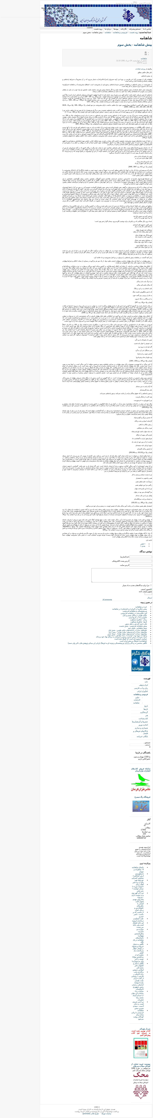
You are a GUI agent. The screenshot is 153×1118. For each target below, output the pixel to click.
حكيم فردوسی (137, 699)
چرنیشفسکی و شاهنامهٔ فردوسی (135, 611)
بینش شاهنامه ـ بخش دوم (137, 628)
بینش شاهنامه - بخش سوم (135, 44)
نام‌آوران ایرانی (142, 691)
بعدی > (142, 546)
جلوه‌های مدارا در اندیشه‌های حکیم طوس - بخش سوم (127, 635)
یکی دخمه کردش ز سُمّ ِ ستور (136, 624)
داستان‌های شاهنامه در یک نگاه (138, 940)
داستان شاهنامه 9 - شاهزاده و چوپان (138, 869)
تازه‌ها (146, 709)
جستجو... (147, 743)
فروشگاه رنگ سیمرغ (142, 797)
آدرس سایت (124, 565)
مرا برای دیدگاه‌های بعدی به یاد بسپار (135, 585)
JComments (107, 600)
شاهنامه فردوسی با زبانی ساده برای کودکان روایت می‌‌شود (137, 1014)
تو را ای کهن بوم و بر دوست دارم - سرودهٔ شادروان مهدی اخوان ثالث (138, 897)
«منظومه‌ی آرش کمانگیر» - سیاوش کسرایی (138, 876)
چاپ (146, 52)
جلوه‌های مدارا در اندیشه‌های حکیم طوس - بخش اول (127, 630)
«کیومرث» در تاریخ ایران (138, 617)
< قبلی (142, 544)
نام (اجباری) (124, 557)
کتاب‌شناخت (143, 718)
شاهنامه (108, 32)
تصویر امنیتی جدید (145, 591)
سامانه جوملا (106, 1114)
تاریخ (146, 706)
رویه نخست (134, 32)
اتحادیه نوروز (143, 725)
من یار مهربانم (145, 1029)
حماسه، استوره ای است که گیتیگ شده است (130, 639)
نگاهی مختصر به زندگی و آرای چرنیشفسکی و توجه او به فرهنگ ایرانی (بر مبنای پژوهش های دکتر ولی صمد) (107, 643)
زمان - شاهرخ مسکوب (138, 620)
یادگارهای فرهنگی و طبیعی (140, 732)
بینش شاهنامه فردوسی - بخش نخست (133, 626)
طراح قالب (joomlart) (91, 1114)
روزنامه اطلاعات (140, 69)
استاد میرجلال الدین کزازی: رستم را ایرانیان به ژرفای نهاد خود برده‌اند (121, 637)
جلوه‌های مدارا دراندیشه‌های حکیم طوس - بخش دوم (128, 632)
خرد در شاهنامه (141, 607)
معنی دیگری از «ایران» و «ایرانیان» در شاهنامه (129, 609)
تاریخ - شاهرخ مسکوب (138, 622)
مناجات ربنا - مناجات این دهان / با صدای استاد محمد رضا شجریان (137, 995)
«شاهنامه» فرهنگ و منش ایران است (133, 641)
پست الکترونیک (146, 54)
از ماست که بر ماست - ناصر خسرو (138, 914)
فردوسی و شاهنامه (120, 32)
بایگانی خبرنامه (142, 736)
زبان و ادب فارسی (141, 688)
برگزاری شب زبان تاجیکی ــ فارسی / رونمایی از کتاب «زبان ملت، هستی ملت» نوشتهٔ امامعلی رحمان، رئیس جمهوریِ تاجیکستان (137, 980)
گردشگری (144, 712)
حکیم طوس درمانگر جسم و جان (135, 615)
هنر (146, 715)
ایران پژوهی (143, 685)
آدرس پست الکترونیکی (120, 561)
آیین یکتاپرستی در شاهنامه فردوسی (134, 613)
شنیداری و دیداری (141, 728)
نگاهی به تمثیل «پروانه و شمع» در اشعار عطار (138, 946)
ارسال (149, 598)
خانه (146, 682)
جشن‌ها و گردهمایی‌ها (140, 722)
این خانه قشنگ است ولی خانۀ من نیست (138, 925)
